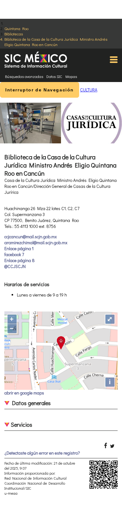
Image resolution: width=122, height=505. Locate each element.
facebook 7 (14, 254)
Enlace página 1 (18, 248)
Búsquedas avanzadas (24, 76)
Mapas (71, 76)
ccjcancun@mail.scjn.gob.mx (30, 237)
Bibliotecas (13, 33)
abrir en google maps (24, 393)
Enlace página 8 (19, 260)
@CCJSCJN (15, 266)
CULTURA (88, 90)
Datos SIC (54, 76)
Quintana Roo (16, 28)
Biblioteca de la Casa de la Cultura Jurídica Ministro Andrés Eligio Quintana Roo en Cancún (55, 41)
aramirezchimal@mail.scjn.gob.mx (35, 242)
